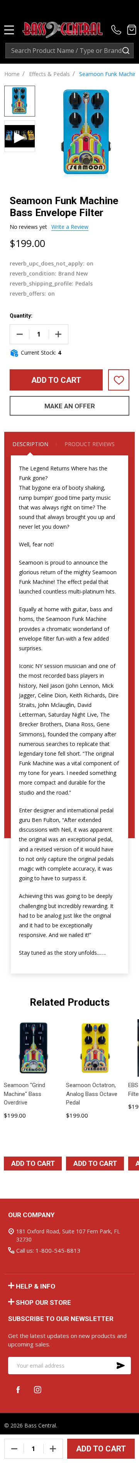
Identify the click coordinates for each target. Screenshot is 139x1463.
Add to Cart (56, 380)
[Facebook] (18, 1389)
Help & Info (35, 1286)
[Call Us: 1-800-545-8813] (117, 29)
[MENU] (9, 30)
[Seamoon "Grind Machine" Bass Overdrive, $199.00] (32, 1048)
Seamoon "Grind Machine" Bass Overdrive (24, 1094)
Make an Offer (69, 406)
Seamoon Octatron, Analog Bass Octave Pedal (91, 1094)
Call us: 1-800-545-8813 (48, 1250)
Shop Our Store (43, 1302)
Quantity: (21, 316)
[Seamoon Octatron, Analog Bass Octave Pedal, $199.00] (95, 1048)
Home (12, 74)
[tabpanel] (33, 1097)
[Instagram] (37, 1389)
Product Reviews (89, 444)
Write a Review (69, 226)
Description (30, 444)
